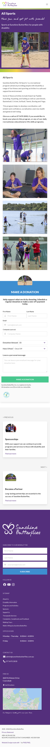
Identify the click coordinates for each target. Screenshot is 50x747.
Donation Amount (10, 342)
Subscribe (25, 571)
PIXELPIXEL (26, 743)
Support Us (6, 612)
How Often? (8, 348)
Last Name (30, 311)
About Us (6, 599)
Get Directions (9, 685)
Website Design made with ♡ (11, 743)
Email (5, 321)
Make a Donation (25, 379)
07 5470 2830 (11, 661)
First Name (6, 311)
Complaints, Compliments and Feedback (16, 619)
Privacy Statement (8, 732)
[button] (47, 4)
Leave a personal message (14, 355)
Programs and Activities (10, 606)
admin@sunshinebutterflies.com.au (20, 656)
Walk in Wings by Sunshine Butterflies (15, 626)
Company (9, 329)
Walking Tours (7, 622)
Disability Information (10, 602)
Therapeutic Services (10, 616)
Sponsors (6, 609)
